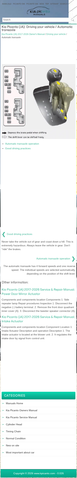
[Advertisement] (38, 51)
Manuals (6, 4)
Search (64, 4)
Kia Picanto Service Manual (21, 417)
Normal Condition (16, 438)
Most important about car (20, 452)
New (42, 4)
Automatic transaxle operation (22, 143)
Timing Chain (13, 431)
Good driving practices (18, 148)
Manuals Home (14, 403)
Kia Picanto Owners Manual (21, 410)
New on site (12, 445)
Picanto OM (19, 4)
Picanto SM (32, 4)
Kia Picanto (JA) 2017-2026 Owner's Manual (23, 34)
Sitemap (54, 4)
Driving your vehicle (56, 34)
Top (47, 4)
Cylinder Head (14, 424)
